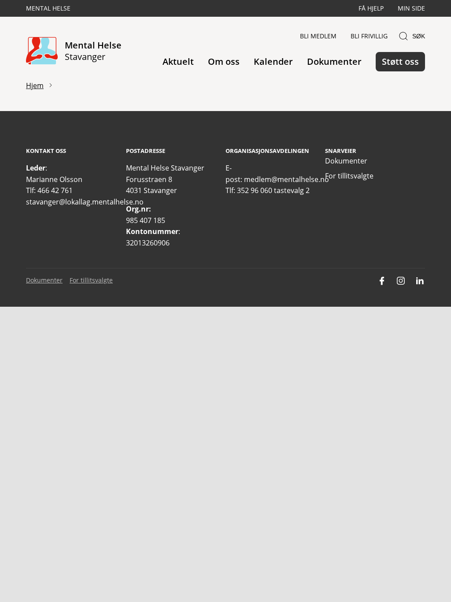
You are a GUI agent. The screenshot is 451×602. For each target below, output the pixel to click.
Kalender (273, 61)
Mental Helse (48, 8)
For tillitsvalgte (349, 176)
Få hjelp (371, 8)
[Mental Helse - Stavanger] (42, 51)
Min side (411, 8)
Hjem (35, 85)
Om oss (224, 61)
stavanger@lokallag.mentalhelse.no (85, 202)
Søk (418, 36)
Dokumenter (334, 61)
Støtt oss (400, 61)
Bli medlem (318, 36)
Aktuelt (178, 61)
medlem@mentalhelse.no (286, 179)
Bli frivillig (369, 36)
